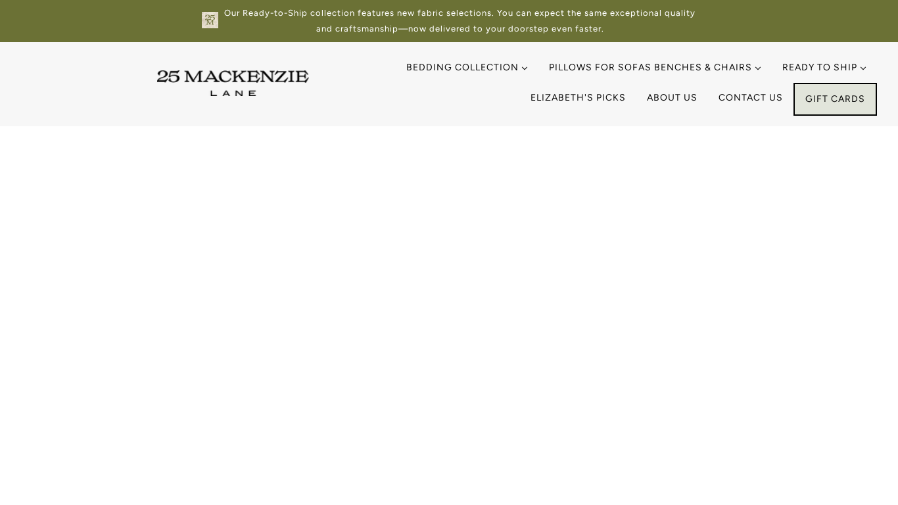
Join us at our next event (762, 243)
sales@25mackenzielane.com (111, 247)
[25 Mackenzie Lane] (233, 92)
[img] (47, 444)
